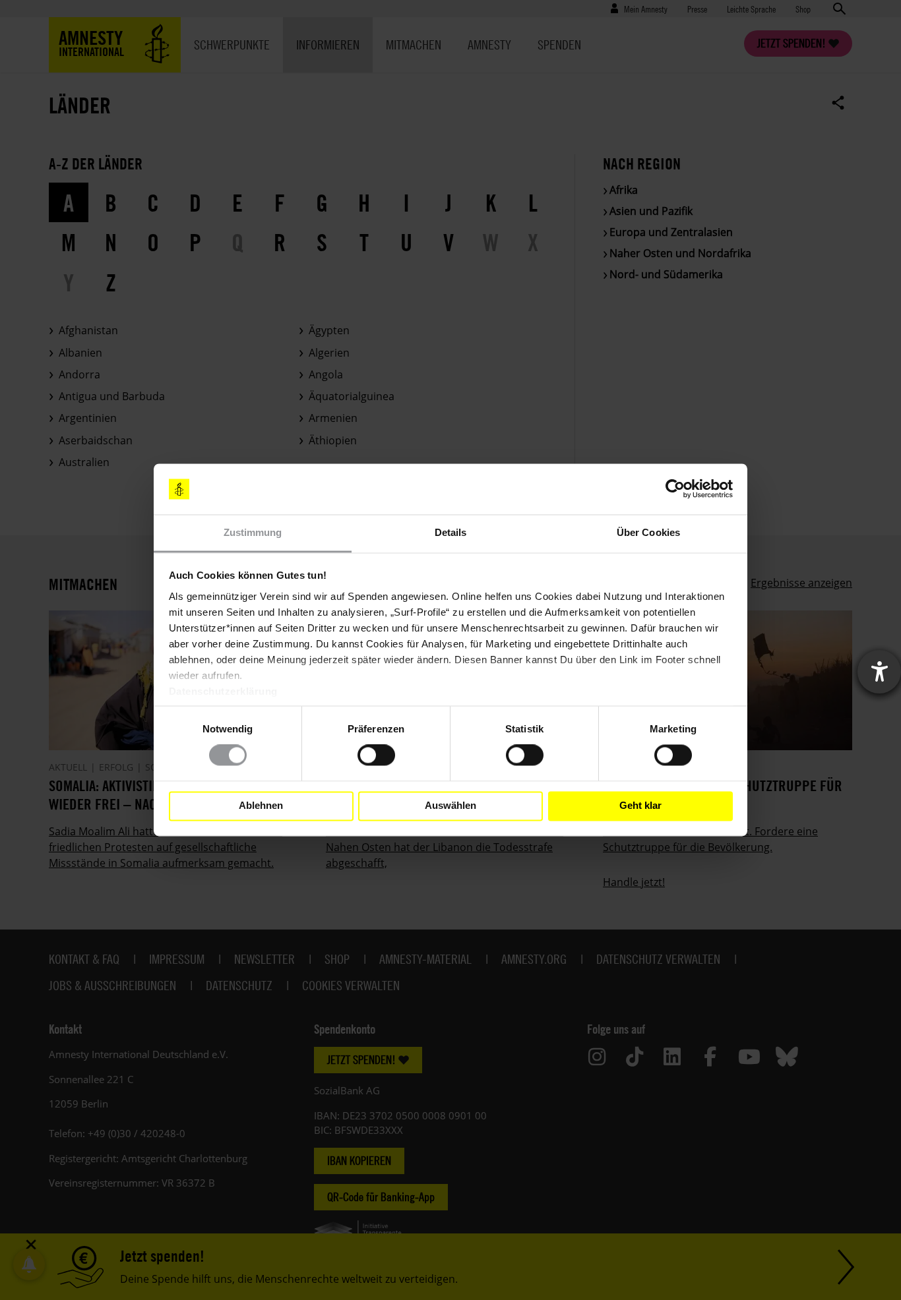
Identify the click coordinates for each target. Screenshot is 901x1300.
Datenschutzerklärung (223, 691)
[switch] (376, 755)
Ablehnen (261, 806)
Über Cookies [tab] (648, 532)
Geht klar (640, 806)
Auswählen (450, 806)
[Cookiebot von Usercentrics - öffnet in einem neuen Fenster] (675, 489)
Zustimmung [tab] (253, 532)
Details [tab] (451, 532)
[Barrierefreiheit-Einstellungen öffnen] (879, 672)
